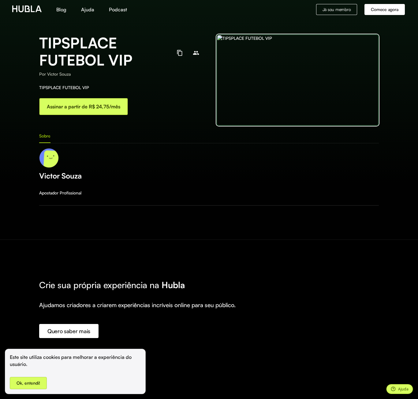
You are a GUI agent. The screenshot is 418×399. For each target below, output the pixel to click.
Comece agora (384, 9)
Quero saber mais (68, 331)
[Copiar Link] (179, 52)
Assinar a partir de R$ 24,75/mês (83, 107)
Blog (61, 9)
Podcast (118, 9)
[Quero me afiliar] (196, 52)
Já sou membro (337, 9)
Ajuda (87, 9)
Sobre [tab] (44, 135)
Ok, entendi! (28, 383)
